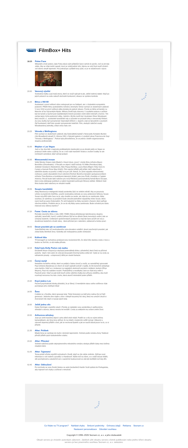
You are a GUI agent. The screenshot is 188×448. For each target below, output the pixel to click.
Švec (37, 291)
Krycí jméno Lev (43, 281)
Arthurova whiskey (44, 315)
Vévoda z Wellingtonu (46, 131)
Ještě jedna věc (43, 304)
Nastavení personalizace (85, 429)
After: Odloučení (43, 364)
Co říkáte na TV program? (56, 425)
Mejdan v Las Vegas (45, 146)
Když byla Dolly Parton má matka (51, 248)
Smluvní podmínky (95, 425)
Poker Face (40, 61)
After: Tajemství (43, 351)
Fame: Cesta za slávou (46, 211)
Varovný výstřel (42, 91)
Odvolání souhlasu (107, 429)
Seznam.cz (138, 425)
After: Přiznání (42, 341)
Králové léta (41, 237)
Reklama (127, 425)
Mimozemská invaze (45, 159)
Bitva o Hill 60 (42, 102)
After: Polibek (41, 330)
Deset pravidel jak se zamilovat (50, 227)
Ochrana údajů (113, 425)
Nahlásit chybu (78, 425)
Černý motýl (41, 261)
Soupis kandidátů (44, 189)
